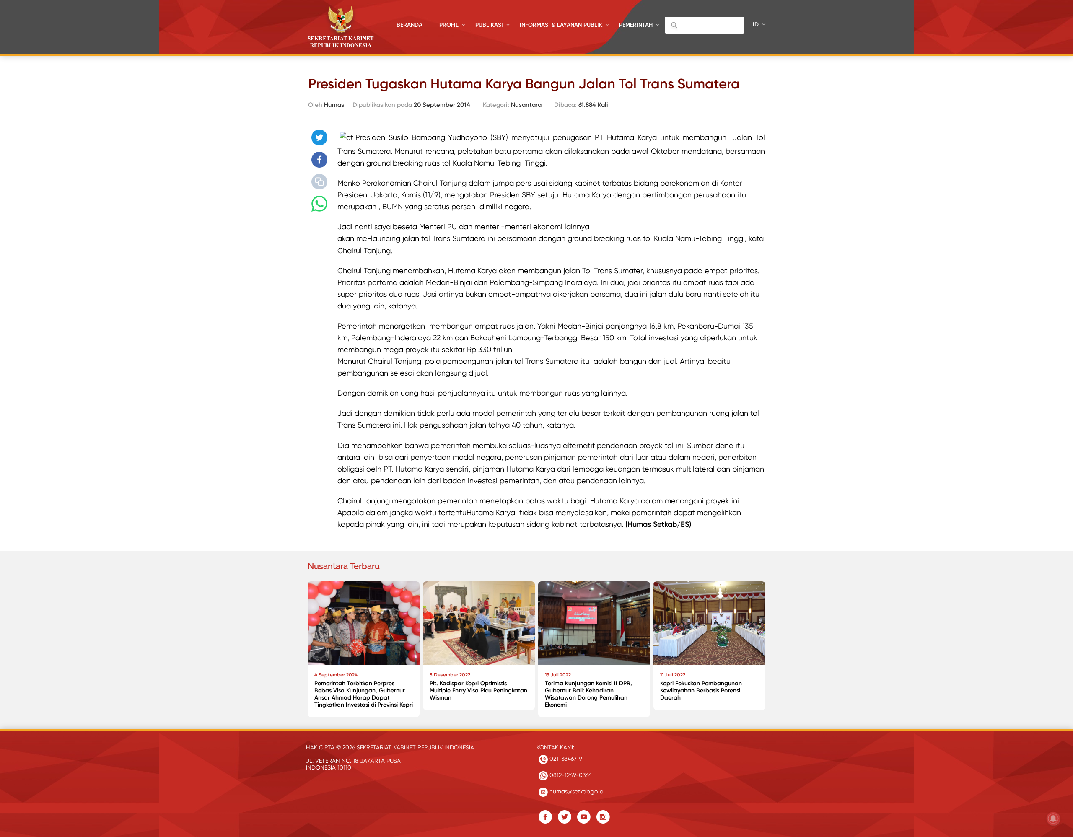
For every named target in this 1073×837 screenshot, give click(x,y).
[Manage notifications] (1053, 818)
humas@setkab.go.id (576, 791)
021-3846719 (565, 758)
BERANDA (409, 25)
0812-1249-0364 (570, 775)
